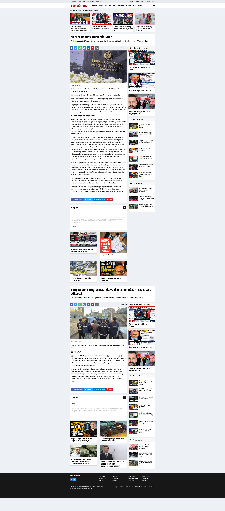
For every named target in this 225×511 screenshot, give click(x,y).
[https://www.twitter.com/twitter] (74, 479)
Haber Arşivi (145, 478)
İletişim (121, 487)
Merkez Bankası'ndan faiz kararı (90, 10)
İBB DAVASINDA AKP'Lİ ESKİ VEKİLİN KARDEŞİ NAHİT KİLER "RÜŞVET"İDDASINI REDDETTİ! (112, 464)
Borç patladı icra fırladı (109, 255)
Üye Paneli (98, 1)
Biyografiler (115, 478)
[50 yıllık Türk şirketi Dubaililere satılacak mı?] (83, 268)
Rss (145, 487)
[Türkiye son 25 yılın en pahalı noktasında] (113, 268)
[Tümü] (144, 5)
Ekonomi (78, 10)
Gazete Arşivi (131, 480)
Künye (116, 487)
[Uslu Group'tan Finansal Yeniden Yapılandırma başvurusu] (83, 239)
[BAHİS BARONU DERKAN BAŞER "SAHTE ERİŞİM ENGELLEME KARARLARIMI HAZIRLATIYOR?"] (83, 451)
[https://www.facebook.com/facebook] (71, 479)
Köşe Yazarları (102, 478)
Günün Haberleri (146, 476)
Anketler (101, 480)
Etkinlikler (114, 480)
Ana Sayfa (72, 10)
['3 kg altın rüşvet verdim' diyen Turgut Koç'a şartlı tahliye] (83, 429)
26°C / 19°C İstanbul (134, 1)
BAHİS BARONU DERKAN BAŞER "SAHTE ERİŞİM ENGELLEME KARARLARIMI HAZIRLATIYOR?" (81, 461)
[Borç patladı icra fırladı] (113, 242)
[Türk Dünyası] (78, 5)
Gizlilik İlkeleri (138, 487)
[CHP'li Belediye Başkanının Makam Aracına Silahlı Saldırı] (113, 429)
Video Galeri (115, 476)
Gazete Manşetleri (133, 478)
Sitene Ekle (151, 487)
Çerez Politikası (129, 487)
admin (125, 48)
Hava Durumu (131, 476)
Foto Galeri (102, 476)
